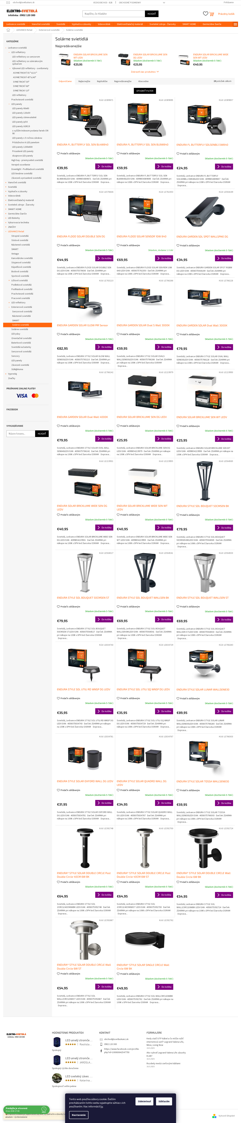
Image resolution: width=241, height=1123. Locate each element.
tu (101, 1106)
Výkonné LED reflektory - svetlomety (30, 68)
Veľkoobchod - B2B (102, 2)
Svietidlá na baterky (21, 347)
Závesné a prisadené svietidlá (26, 178)
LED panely (16, 104)
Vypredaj (12, 374)
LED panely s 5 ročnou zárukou (27, 138)
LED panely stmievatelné (24, 117)
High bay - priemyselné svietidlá (27, 160)
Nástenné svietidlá (20, 244)
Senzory (15, 356)
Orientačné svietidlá (21, 338)
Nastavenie (79, 1115)
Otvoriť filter (144, 90)
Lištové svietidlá (19, 280)
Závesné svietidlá (20, 365)
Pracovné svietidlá (20, 298)
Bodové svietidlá (19, 271)
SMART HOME (15, 209)
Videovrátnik (14, 195)
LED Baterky (14, 218)
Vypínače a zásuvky (17, 191)
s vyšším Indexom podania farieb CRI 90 (30, 132)
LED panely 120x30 (21, 113)
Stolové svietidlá (19, 240)
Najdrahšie (102, 81)
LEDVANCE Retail (16, 231)
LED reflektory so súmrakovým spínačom (27, 63)
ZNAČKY (12, 227)
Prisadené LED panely (22, 151)
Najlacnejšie (84, 81)
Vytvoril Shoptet (227, 1116)
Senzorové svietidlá (22, 311)
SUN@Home (17, 369)
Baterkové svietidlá (21, 342)
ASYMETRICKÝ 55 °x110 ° (25, 73)
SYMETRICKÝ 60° (21, 86)
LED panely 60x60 (20, 108)
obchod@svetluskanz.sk (116, 1039)
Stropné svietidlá (19, 236)
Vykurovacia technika (18, 222)
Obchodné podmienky (130, 2)
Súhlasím (164, 1101)
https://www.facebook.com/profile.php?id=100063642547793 (121, 1050)
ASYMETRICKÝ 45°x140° (24, 77)
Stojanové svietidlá (20, 262)
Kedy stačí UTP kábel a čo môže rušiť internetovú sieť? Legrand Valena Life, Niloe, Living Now (165, 1042)
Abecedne (143, 81)
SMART (15, 249)
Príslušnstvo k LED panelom (25, 142)
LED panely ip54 (19, 122)
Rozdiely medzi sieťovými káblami (163, 1063)
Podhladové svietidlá (21, 289)
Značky (11, 378)
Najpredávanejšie (123, 81)
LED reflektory (18, 52)
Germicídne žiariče (17, 213)
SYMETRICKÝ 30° (21, 82)
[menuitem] (15, 24)
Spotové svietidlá (20, 276)
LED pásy (15, 334)
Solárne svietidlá (20, 325)
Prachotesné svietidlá (22, 99)
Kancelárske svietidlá (22, 258)
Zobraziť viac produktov (143, 71)
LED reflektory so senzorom (26, 56)
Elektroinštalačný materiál (21, 200)
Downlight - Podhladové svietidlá (27, 169)
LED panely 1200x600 (22, 147)
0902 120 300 (110, 1044)
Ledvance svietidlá (17, 47)
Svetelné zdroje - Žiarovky (21, 204)
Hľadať (152, 13)
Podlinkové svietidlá (21, 285)
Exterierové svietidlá (21, 307)
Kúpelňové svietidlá (21, 267)
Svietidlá (12, 187)
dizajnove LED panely (22, 155)
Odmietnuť (144, 1101)
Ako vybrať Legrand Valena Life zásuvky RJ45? (166, 1054)
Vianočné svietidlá (17, 182)
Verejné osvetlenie (20, 164)
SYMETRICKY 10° (21, 90)
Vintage (15, 253)
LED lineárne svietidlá (21, 173)
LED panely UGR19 (21, 126)
